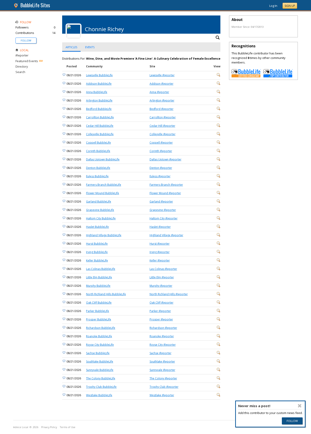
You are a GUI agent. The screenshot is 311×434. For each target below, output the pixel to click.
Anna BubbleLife (96, 92)
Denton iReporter (161, 168)
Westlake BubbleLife (99, 395)
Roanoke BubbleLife (99, 336)
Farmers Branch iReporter (166, 185)
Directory (21, 66)
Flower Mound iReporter (165, 193)
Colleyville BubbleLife (100, 134)
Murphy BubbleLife (98, 286)
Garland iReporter (161, 201)
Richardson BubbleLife (100, 328)
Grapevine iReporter (163, 210)
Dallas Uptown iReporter (165, 159)
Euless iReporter (160, 176)
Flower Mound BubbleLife (102, 193)
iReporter (21, 55)
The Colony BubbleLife (100, 378)
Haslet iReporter (160, 227)
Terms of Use (67, 427)
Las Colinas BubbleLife (100, 269)
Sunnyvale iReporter (162, 370)
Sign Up (290, 6)
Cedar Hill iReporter (162, 126)
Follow (26, 40)
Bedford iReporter (161, 109)
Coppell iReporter (161, 143)
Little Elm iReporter (162, 277)
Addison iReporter (161, 84)
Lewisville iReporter (162, 75)
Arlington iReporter (162, 100)
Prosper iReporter (161, 319)
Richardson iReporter (163, 328)
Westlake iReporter (162, 395)
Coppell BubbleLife (98, 143)
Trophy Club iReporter (164, 387)
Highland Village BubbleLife (103, 235)
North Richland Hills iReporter (169, 294)
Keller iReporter (160, 260)
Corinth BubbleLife (98, 151)
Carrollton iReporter (163, 117)
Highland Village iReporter (166, 235)
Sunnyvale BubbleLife (99, 370)
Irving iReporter (160, 252)
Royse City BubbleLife (100, 345)
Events (89, 47)
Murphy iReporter (161, 286)
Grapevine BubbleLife (100, 210)
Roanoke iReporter (162, 336)
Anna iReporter (159, 92)
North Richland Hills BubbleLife (106, 294)
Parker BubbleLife (97, 311)
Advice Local (20, 427)
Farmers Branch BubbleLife (103, 185)
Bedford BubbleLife (99, 109)
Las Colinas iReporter (163, 269)
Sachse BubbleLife (98, 353)
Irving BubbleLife (97, 252)
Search (20, 72)
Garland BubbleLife (98, 201)
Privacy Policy (49, 427)
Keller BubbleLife (97, 260)
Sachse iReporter (160, 353)
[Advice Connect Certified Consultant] (246, 76)
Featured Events (26, 61)
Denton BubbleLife (98, 168)
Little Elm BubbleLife (99, 277)
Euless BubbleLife (97, 176)
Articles (71, 47)
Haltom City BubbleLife (101, 218)
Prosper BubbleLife (98, 319)
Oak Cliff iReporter (161, 303)
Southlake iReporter (162, 361)
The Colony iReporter (163, 378)
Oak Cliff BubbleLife (99, 303)
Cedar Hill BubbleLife (99, 126)
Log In (273, 6)
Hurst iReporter (160, 244)
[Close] (299, 406)
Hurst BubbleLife (97, 244)
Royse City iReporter (163, 345)
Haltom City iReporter (164, 218)
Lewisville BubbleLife (99, 75)
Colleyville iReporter (163, 134)
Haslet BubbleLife (97, 227)
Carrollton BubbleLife (100, 117)
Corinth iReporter (161, 151)
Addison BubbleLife (99, 84)
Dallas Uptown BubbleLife (103, 159)
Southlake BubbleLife (99, 361)
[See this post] (218, 76)
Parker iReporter (160, 311)
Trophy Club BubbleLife (101, 387)
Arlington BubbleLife (99, 100)
